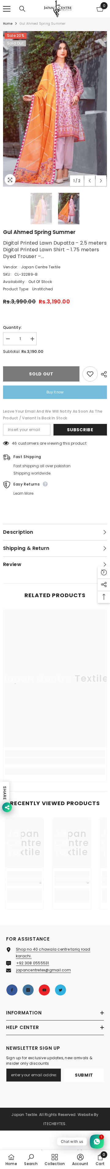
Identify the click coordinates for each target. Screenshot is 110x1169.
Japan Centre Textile (41, 267)
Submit (84, 1075)
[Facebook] (12, 990)
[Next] (101, 180)
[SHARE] (102, 374)
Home (8, 23)
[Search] (22, 9)
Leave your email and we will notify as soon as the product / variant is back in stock (52, 415)
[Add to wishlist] (90, 374)
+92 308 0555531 (32, 963)
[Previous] (89, 180)
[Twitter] (60, 990)
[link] (55, 761)
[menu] (6, 9)
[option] (55, 109)
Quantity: (12, 327)
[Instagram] (28, 990)
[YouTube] (44, 990)
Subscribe (80, 430)
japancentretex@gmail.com (43, 970)
